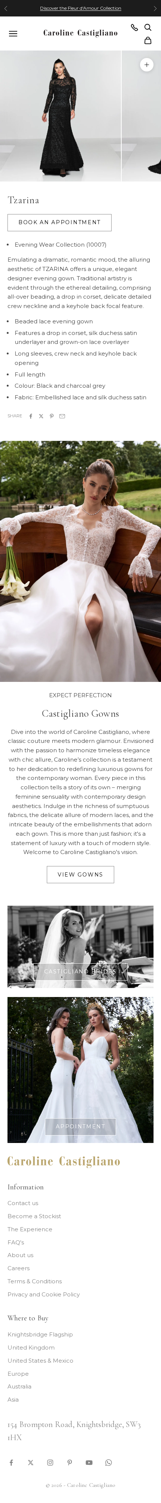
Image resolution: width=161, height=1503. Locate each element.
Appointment (80, 1126)
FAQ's (15, 1242)
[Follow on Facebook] (11, 1462)
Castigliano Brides (80, 971)
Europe (18, 1373)
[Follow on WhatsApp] (108, 1462)
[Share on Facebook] (31, 415)
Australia (19, 1386)
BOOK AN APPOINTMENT (59, 222)
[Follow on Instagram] (50, 1462)
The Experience (29, 1229)
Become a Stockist (34, 1216)
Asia (13, 1399)
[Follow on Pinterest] (69, 1462)
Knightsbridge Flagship (40, 1334)
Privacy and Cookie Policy (43, 1294)
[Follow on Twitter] (30, 1462)
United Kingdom (31, 1347)
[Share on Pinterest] (52, 415)
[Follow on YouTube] (89, 1462)
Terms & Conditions (34, 1281)
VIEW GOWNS (80, 874)
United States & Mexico (40, 1360)
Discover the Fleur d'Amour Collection (80, 8)
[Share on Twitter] (41, 415)
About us (20, 1255)
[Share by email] (62, 415)
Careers (18, 1268)
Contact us (22, 1203)
